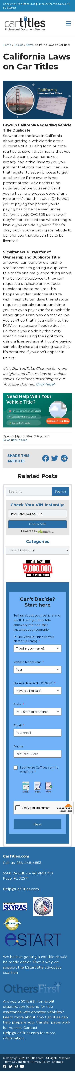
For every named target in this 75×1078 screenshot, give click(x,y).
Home (7, 44)
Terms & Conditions (17, 1061)
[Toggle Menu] (68, 24)
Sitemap (57, 1061)
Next (37, 824)
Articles (18, 44)
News (29, 44)
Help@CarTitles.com (21, 1033)
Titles (14, 439)
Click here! (45, 384)
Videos (22, 439)
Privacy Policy (41, 1061)
